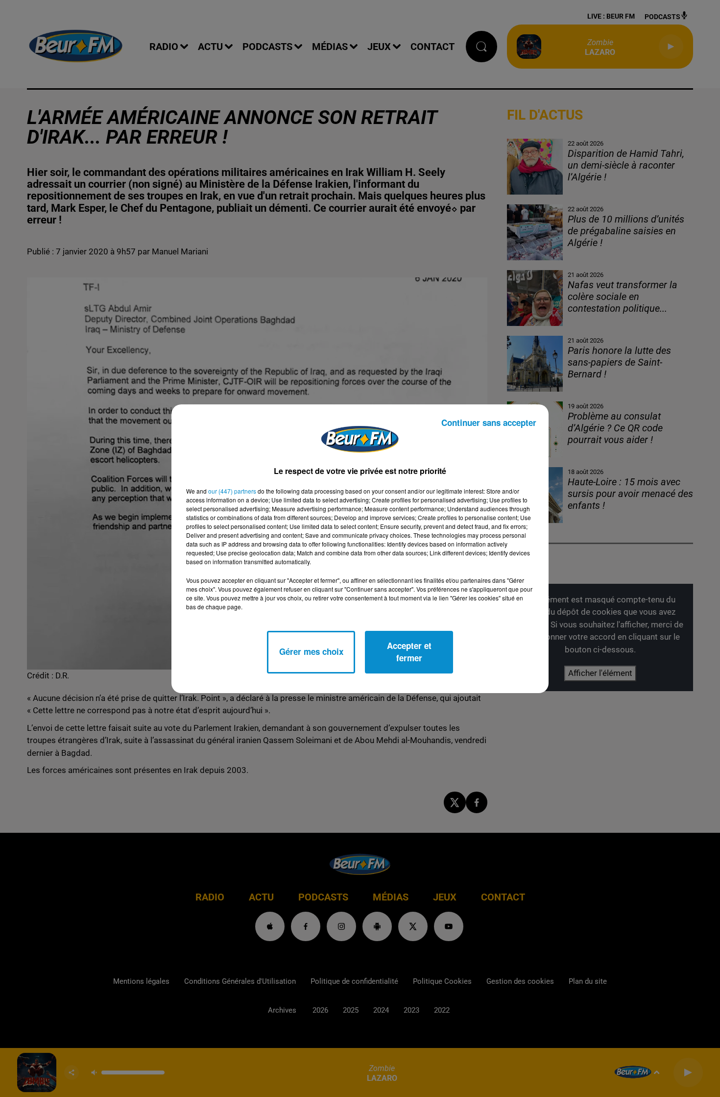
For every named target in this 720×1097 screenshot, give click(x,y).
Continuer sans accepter (488, 422)
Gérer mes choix (311, 651)
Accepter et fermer (409, 652)
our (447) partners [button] (232, 491)
